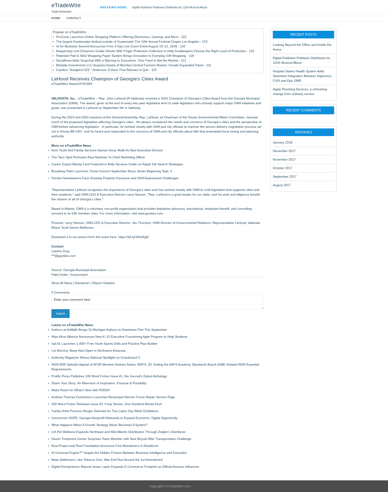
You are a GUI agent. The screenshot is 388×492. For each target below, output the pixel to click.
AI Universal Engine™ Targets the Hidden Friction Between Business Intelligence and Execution (119, 452)
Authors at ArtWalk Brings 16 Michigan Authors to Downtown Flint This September (109, 329)
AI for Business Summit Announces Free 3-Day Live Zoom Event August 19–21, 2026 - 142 (120, 46)
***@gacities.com (63, 256)
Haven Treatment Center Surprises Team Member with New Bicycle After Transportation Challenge (121, 439)
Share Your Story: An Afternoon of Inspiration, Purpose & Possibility (98, 383)
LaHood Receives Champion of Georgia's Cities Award (109, 78)
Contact (73, 18)
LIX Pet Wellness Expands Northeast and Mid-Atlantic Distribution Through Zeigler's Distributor (118, 432)
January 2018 (282, 142)
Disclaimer (82, 283)
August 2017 (282, 185)
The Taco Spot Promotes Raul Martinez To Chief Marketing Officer (98, 157)
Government (79, 274)
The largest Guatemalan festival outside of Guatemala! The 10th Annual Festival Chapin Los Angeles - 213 (131, 41)
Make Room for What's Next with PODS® (80, 390)
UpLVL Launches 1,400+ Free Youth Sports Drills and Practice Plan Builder (104, 343)
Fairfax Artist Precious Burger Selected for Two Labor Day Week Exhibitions (105, 411)
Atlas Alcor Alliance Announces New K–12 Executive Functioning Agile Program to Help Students (119, 336)
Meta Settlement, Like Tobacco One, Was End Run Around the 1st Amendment (107, 459)
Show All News (61, 283)
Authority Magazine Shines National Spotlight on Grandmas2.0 (95, 357)
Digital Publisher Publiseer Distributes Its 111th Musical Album (169, 7)
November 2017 (284, 159)
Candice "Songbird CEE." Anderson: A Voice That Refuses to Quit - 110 (106, 70)
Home (55, 18)
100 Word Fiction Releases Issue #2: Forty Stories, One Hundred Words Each (106, 404)
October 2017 (282, 168)
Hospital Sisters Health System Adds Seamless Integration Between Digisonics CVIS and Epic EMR (302, 75)
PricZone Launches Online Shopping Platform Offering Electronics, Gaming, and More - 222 (121, 37)
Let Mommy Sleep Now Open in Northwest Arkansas (88, 350)
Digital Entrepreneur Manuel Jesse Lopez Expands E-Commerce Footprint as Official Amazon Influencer (125, 466)
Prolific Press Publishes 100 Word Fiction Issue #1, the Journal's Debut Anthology (109, 376)
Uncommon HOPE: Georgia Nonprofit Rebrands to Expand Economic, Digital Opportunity (114, 418)
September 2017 (285, 176)
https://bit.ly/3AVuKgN (133, 237)
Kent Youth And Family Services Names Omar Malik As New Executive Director (107, 150)
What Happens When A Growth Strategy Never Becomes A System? (99, 425)
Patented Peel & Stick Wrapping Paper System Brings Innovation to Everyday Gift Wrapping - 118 (125, 55)
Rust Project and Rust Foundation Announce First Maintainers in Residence (105, 446)
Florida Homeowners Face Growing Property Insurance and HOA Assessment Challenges (115, 178)
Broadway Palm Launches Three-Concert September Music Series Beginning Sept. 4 (111, 171)
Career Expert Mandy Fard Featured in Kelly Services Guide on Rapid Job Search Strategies (117, 164)
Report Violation (103, 283)
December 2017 (284, 151)
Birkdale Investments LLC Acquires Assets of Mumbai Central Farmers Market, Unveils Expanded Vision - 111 (133, 65)
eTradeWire (66, 5)
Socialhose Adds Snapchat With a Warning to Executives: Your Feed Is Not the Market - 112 (121, 60)
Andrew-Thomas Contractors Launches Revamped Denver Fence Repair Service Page (113, 397)
